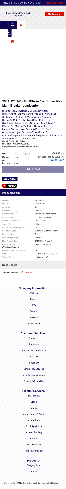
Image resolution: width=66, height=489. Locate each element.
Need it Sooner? (57, 159)
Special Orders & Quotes (34, 414)
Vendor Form (34, 420)
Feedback (34, 362)
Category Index (34, 465)
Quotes (33, 407)
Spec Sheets (9, 265)
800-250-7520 (55, 3)
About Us (33, 292)
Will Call (34, 356)
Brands (34, 471)
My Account (34, 395)
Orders (34, 401)
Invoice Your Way (34, 432)
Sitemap (34, 311)
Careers (34, 298)
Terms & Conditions (33, 450)
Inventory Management (34, 374)
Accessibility (34, 323)
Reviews (34, 317)
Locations (34, 344)
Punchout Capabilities (34, 381)
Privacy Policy (34, 444)
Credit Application (34, 426)
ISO (34, 305)
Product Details (11, 192)
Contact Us (34, 338)
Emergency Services (34, 368)
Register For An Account (34, 350)
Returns (34, 438)
